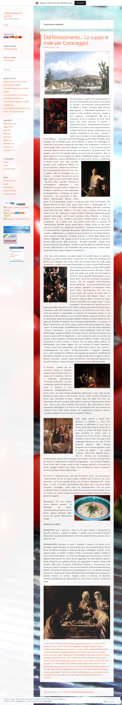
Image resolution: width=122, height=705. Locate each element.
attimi (54, 646)
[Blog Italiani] (9, 213)
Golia (88, 655)
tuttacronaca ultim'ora (83, 675)
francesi (102, 652)
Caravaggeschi (75, 646)
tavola (69, 672)
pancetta (46, 666)
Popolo (71, 666)
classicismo (72, 649)
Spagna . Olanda (60, 672)
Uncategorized (9, 169)
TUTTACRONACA (10, 49)
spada (52, 672)
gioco (71, 655)
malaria (98, 658)
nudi (102, 661)
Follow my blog (17, 259)
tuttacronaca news (54, 675)
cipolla (65, 649)
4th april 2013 (88, 643)
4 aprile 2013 (79, 643)
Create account (9, 180)
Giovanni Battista (79, 655)
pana (103, 663)
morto (86, 661)
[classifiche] (17, 232)
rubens (103, 666)
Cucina (52, 643)
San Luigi (47, 669)
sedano (53, 669)
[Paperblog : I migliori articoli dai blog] (10, 204)
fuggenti (65, 655)
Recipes (12, 256)
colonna (80, 649)
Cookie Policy (48, 701)
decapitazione (55, 652)
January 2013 (8, 147)
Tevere (74, 672)
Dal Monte (100, 649)
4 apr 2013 (70, 643)
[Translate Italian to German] (12, 37)
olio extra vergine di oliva (61, 663)
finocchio (95, 652)
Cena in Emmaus (56, 649)
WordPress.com (10, 194)
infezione (106, 655)
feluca (89, 652)
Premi (6, 165)
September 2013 (10, 123)
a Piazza (96, 643)
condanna (92, 649)
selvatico (59, 669)
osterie (95, 663)
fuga (50, 655)
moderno (80, 661)
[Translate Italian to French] (9, 37)
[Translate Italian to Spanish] (16, 37)
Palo (99, 663)
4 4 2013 (63, 643)
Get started (80, 3)
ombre (80, 663)
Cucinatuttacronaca (16, 251)
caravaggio (85, 646)
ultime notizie (96, 675)
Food (11, 255)
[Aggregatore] (20, 204)
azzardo (60, 646)
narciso (97, 661)
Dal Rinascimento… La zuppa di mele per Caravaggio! (76, 40)
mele (52, 661)
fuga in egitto (57, 655)
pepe (55, 666)
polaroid (65, 666)
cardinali (100, 646)
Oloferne (74, 663)
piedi (59, 666)
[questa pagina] (19, 213)
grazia (93, 655)
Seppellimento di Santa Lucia (73, 669)
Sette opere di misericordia (92, 669)
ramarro (97, 666)
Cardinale (92, 646)
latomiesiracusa (57, 658)
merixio (57, 661)
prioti (91, 666)
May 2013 (7, 133)
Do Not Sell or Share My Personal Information (77, 692)
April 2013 (7, 137)
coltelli (85, 649)
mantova (47, 661)
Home (6, 25)
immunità (99, 655)
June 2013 (7, 130)
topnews (80, 672)
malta (104, 658)
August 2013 (8, 127)
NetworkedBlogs (15, 247)
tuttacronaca (88, 672)
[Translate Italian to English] (5, 37)
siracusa (105, 669)
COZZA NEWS (9, 60)
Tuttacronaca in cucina (13, 14)
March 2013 (8, 140)
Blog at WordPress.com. (52, 692)
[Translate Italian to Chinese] (20, 37)
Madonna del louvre (88, 658)
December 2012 (9, 150)
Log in (6, 184)
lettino (69, 658)
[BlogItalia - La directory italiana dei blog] (17, 210)
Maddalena (76, 658)
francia (46, 655)
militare (73, 661)
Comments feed (10, 190)
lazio (64, 658)
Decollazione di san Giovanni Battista (73, 652)
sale (107, 666)
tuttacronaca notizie (68, 675)
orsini (90, 663)
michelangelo (65, 661)
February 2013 (9, 143)
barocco (66, 646)
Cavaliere (47, 649)
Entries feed (8, 187)
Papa (51, 666)
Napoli (91, 661)
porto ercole (78, 666)
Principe (86, 666)
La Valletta (47, 658)
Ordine (85, 663)
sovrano (46, 672)
